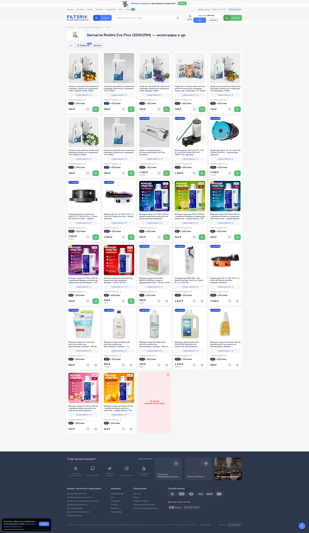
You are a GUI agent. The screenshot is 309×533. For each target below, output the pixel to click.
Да (200, 20)
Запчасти (97, 45)
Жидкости (85, 45)
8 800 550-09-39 (145, 459)
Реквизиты (115, 508)
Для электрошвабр (74, 508)
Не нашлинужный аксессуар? (154, 402)
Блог (120, 9)
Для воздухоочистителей (77, 505)
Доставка (80, 9)
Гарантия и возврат (141, 501)
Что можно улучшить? (228, 476)
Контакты (99, 9)
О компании (110, 9)
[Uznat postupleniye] (166, 301)
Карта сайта (205, 525)
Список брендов (117, 494)
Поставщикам (116, 512)
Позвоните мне (235, 9)
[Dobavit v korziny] (95, 109)
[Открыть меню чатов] (302, 526)
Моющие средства (74, 515)
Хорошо (44, 524)
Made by (229, 525)
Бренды (70, 9)
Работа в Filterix (195, 476)
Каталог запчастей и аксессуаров (84, 489)
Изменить (213, 20)
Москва (207, 9)
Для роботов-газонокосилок (78, 512)
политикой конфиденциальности (19, 525)
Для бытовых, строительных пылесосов (83, 501)
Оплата (90, 9)
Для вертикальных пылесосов (79, 497)
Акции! (130, 9)
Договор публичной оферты (144, 505)
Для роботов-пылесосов (77, 494)
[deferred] (88, 109)
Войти (189, 19)
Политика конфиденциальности (145, 508)
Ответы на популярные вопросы (168, 475)
